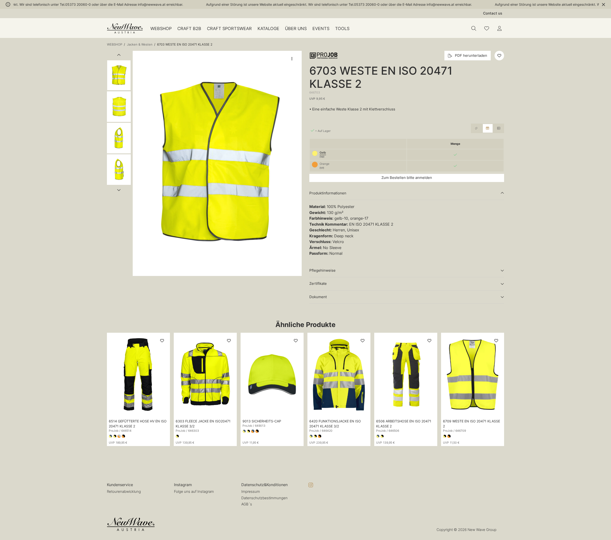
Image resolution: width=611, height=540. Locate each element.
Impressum (250, 491)
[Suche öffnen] (473, 28)
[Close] (603, 4)
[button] (217, 163)
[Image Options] (292, 59)
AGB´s (246, 504)
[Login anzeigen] (499, 28)
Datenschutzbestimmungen (264, 498)
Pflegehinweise (322, 270)
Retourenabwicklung (124, 491)
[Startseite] (125, 28)
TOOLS (342, 28)
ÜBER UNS (296, 28)
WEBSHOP (161, 28)
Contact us (492, 13)
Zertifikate (318, 283)
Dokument (318, 297)
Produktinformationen (327, 193)
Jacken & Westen (140, 44)
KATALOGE (268, 28)
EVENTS (320, 28)
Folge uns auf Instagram (194, 491)
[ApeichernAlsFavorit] (486, 28)
